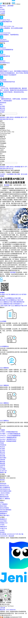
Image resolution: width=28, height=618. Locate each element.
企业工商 (7, 294)
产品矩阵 (2, 13)
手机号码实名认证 (5, 489)
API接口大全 (3, 528)
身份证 (12, 117)
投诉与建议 (3, 457)
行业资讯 (2, 174)
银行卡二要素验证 (5, 498)
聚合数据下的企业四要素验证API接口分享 (11, 300)
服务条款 (2, 461)
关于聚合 (2, 106)
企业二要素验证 (4, 403)
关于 (1, 104)
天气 (26, 117)
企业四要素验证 (4, 346)
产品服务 (2, 430)
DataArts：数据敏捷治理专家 (8, 437)
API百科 (2, 112)
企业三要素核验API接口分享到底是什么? (11, 304)
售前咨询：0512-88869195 (8, 609)
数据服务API (3, 519)
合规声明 (2, 465)
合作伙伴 (2, 110)
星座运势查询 (3, 511)
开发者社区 (3, 445)
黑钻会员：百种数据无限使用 (8, 441)
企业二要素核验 (4, 385)
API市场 (2, 9)
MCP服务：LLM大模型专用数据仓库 (10, 433)
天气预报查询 (3, 504)
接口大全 (18, 294)
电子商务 (23, 294)
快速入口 (2, 467)
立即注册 (2, 608)
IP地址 (2, 502)
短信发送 (2, 117)
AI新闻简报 (17, 117)
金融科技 (13, 294)
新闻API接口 (3, 506)
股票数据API (3, 513)
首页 (1, 7)
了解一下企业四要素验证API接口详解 (10, 298)
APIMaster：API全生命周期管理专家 (10, 435)
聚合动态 (2, 108)
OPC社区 (2, 11)
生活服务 (2, 294)
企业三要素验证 (4, 420)
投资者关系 (3, 102)
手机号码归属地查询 (5, 510)
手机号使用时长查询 (5, 491)
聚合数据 (6, 185)
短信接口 (2, 532)
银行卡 (22, 117)
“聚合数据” (13, 272)
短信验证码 (3, 483)
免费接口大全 (3, 523)
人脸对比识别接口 (5, 493)
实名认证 (10, 119)
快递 (1, 119)
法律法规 (2, 459)
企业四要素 (3, 321)
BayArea (2, 446)
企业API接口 (3, 521)
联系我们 (2, 480)
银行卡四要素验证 (5, 487)
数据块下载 (3, 472)
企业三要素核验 (4, 368)
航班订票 (5, 119)
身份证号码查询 (4, 508)
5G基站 (7, 117)
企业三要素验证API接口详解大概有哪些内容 (12, 302)
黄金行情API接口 (4, 515)
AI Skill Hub (3, 470)
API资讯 (2, 530)
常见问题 (2, 456)
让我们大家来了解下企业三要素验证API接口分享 (13, 305)
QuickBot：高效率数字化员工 (8, 439)
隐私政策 (2, 463)
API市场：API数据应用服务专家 (9, 432)
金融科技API (3, 526)
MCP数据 (2, 469)
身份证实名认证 (4, 485)
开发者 (2, 443)
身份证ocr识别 (4, 495)
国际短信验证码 (4, 496)
